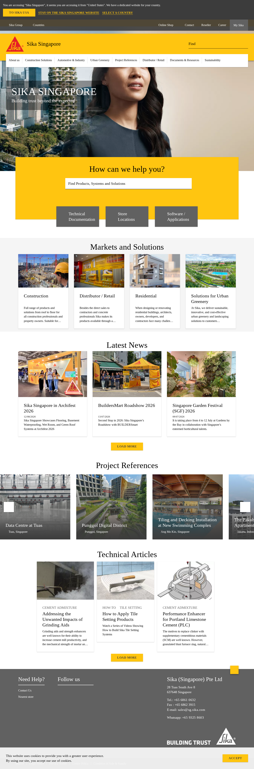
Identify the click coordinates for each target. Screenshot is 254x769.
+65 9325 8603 (193, 717)
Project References (126, 60)
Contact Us (24, 690)
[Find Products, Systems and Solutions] (188, 183)
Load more (127, 446)
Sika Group (15, 25)
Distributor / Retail (153, 60)
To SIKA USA (19, 12)
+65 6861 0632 (185, 700)
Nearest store (25, 696)
